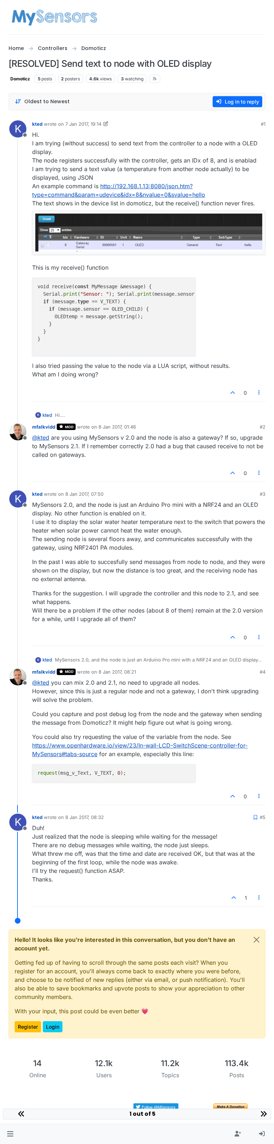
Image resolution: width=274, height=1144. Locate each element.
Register (28, 1027)
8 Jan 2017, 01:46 (117, 427)
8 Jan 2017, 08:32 (84, 817)
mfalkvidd (43, 427)
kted (37, 124)
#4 (262, 672)
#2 (262, 427)
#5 (262, 817)
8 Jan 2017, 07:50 (84, 494)
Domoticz (20, 78)
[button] (10, 1134)
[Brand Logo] (54, 17)
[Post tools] (259, 392)
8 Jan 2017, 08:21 (117, 672)
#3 (262, 494)
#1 (263, 124)
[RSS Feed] (154, 79)
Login (52, 1027)
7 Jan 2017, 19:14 (83, 124)
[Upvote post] (232, 392)
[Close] (256, 940)
